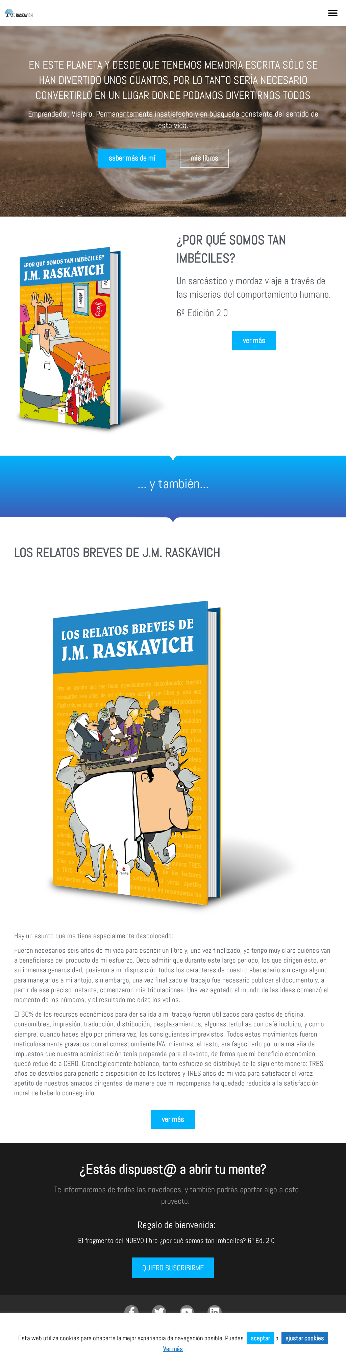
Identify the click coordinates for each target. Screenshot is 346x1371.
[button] (333, 13)
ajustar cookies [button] (305, 1338)
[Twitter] (159, 1312)
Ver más (173, 1349)
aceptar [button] (260, 1338)
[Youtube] (187, 1312)
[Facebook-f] (131, 1312)
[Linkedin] (214, 1312)
